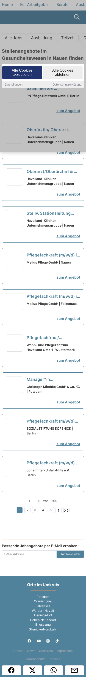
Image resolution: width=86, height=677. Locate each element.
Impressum (64, 651)
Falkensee (43, 606)
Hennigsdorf (43, 615)
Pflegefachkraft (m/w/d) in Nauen (53, 255)
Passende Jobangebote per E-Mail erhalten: (40, 546)
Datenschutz (35, 659)
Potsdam (43, 597)
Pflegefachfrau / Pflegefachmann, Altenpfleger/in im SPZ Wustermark (49, 338)
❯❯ (66, 510)
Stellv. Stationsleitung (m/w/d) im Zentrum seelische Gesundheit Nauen (49, 213)
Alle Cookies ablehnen (62, 72)
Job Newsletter (70, 554)
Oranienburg (43, 601)
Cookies (54, 659)
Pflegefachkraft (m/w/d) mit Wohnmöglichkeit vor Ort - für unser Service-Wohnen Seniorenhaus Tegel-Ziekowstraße (51, 463)
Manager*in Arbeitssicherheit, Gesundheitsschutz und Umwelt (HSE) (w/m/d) (50, 379)
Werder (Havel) (43, 610)
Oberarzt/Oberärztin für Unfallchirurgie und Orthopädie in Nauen (51, 172)
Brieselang (43, 624)
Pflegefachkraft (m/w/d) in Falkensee (53, 296)
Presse (18, 651)
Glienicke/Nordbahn (43, 629)
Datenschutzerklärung (67, 84)
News (31, 651)
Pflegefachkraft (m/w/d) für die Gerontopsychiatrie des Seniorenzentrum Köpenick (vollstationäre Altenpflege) (53, 421)
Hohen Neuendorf (43, 620)
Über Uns (46, 651)
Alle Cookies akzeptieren (22, 72)
